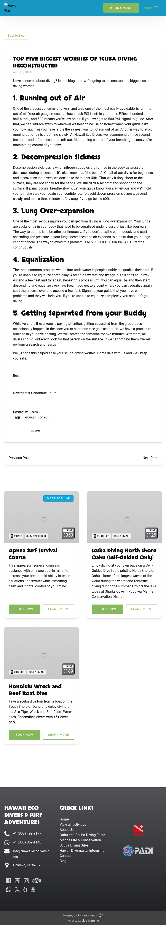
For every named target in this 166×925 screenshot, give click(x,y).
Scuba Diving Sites (74, 845)
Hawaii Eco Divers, (88, 134)
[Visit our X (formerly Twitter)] (17, 889)
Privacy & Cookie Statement (83, 920)
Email (37, 430)
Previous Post (19, 458)
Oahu (43, 417)
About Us (66, 830)
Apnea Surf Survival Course (33, 554)
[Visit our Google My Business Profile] (17, 880)
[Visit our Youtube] (33, 889)
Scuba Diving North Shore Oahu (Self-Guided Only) (124, 554)
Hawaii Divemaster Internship (82, 850)
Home (64, 819)
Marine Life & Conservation (80, 840)
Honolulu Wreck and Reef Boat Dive (35, 690)
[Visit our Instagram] (26, 880)
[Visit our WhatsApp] (8, 889)
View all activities (73, 824)
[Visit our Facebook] (8, 880)
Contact (66, 856)
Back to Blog (16, 35)
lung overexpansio (116, 221)
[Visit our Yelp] (25, 889)
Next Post (150, 458)
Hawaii (29, 417)
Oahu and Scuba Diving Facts (82, 835)
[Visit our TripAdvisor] (36, 880)
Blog (35, 412)
